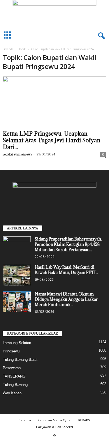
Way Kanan (12, 393)
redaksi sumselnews (17, 154)
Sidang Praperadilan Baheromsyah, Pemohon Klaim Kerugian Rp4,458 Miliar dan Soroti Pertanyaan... (68, 244)
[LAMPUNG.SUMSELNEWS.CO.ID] (54, 14)
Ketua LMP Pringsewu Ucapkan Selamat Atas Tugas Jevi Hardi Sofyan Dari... (51, 140)
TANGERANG (14, 376)
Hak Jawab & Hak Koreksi (54, 427)
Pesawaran (12, 368)
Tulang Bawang (15, 385)
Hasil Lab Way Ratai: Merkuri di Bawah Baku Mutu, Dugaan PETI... (66, 270)
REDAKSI (84, 420)
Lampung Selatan (17, 343)
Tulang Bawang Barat (20, 359)
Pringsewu (11, 351)
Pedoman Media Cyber (54, 420)
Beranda (8, 49)
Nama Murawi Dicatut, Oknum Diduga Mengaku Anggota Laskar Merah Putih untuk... (66, 299)
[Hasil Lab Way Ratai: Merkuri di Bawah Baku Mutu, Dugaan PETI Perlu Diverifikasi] (17, 275)
